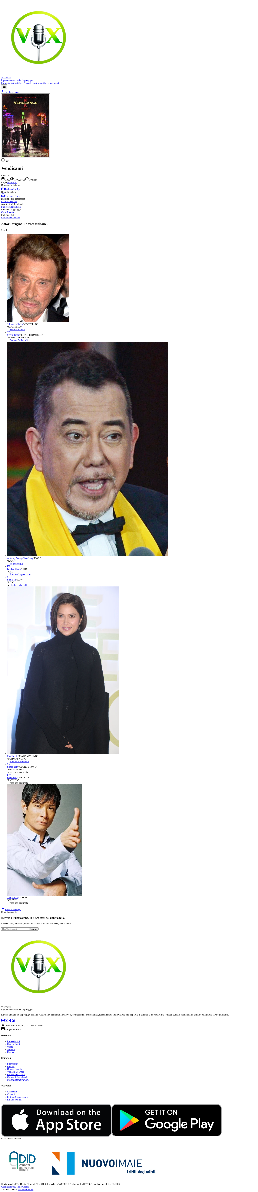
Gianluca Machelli (18, 585)
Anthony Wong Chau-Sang (20, 558)
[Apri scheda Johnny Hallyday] (38, 321)
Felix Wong (12, 777)
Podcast (10, 1066)
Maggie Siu (12, 756)
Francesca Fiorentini (19, 761)
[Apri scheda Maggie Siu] (63, 753)
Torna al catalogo (13, 909)
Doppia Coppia (14, 1069)
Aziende (28, 83)
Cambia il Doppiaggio (17, 1077)
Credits (26, 1186)
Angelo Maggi (16, 563)
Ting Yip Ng (13, 897)
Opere (21, 83)
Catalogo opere (12, 92)
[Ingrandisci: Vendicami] (25, 125)
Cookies (5, 1186)
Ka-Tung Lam (14, 569)
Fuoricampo (37, 83)
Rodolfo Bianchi (17, 329)
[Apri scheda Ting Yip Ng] (44, 895)
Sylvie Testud (13, 335)
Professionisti (7, 83)
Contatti (56, 83)
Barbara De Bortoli (19, 340)
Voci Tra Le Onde (15, 1072)
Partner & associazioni (17, 1097)
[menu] (4, 86)
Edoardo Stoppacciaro (20, 574)
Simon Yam (12, 766)
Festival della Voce (16, 1074)
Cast (16, 83)
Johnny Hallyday (15, 324)
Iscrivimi (33, 929)
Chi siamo (48, 83)
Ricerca (10, 1052)
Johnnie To (12, 182)
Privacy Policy (16, 1186)
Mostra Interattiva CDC (18, 1080)
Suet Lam (11, 579)
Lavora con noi (14, 1099)
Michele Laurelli (25, 1189)
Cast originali (13, 1044)
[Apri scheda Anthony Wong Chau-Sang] (87, 555)
